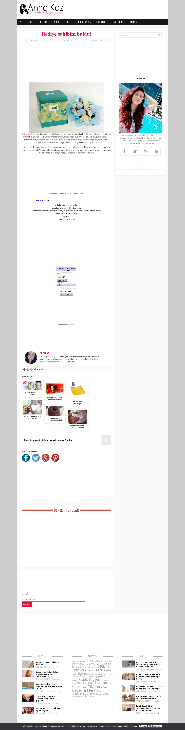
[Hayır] (182, 726)
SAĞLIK (67, 22)
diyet (85, 667)
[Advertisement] (66, 63)
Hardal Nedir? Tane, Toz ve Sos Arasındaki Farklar (148, 697)
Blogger (100, 661)
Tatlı (110, 684)
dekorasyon (94, 663)
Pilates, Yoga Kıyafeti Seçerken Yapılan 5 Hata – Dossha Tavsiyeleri (148, 664)
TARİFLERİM (118, 22)
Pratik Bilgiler (89, 679)
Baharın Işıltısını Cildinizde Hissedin (47, 663)
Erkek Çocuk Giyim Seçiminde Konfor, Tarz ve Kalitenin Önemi (148, 708)
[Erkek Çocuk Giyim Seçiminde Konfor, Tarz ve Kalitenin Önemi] (128, 710)
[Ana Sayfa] (42, 14)
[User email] (42, 369)
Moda (102, 676)
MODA (56, 22)
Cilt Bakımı (109, 661)
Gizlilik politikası (155, 726)
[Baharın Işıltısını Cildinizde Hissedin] (28, 666)
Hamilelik (109, 670)
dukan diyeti (93, 667)
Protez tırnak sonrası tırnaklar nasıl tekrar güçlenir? (45, 698)
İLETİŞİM (133, 22)
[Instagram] (31, 369)
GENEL (30, 22)
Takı (79, 683)
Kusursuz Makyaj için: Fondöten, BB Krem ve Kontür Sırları (49, 686)
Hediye (34, 451)
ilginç (82, 673)
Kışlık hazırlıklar (77, 677)
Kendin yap (97, 674)
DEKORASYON (84, 22)
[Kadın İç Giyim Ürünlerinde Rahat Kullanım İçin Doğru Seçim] (128, 678)
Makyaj (96, 676)
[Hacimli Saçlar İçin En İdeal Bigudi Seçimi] (28, 712)
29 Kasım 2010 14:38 (66, 219)
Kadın (89, 674)
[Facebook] (35, 369)
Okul (108, 676)
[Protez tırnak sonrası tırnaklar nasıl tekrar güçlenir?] (28, 700)
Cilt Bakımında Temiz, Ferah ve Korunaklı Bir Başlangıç (149, 687)
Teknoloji (76, 687)
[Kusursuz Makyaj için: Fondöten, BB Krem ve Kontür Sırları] (28, 688)
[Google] (24, 369)
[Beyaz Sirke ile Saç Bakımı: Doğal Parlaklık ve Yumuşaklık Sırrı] (28, 676)
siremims (40, 200)
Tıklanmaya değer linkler (89, 688)
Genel (142, 656)
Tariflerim (88, 683)
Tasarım (101, 682)
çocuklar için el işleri (88, 696)
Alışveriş (75, 661)
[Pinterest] (28, 369)
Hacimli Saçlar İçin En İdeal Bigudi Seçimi (48, 709)
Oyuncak (75, 680)
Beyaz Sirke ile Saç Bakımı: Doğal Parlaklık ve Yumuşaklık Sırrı (48, 674)
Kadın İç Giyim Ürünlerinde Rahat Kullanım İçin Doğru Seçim (148, 676)
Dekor (84, 664)
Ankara (81, 661)
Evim (86, 670)
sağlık (74, 683)
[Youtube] (38, 369)
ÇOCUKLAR (101, 22)
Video (97, 690)
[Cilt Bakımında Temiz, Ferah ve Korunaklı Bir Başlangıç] (128, 691)
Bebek (93, 661)
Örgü (106, 693)
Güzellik (42, 656)
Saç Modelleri (104, 680)
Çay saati (99, 694)
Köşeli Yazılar (108, 674)
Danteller (77, 663)
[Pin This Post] (56, 461)
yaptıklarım (78, 693)
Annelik (86, 661)
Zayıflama (90, 693)
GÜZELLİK (43, 22)
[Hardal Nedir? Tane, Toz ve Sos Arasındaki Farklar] (128, 700)
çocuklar (76, 696)
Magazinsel (88, 676)
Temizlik (84, 687)
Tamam (143, 726)
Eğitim (91, 670)
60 (51, 200)
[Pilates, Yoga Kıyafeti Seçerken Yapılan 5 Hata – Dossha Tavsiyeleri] (128, 666)
